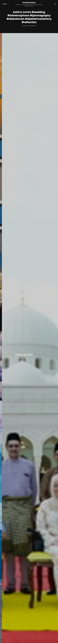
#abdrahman (29, 3)
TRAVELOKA (26, 354)
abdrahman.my (32, 25)
